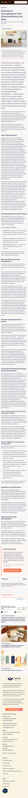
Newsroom (5, 773)
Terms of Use (6, 786)
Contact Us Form (7, 766)
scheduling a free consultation (17, 58)
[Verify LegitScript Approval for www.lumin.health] (5, 791)
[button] (6, 2)
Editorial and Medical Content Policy (12, 771)
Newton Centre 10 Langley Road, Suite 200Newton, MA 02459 (9, 718)
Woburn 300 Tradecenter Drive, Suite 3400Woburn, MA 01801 (11, 732)
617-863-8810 (6, 763)
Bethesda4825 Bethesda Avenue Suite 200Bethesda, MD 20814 (8, 747)
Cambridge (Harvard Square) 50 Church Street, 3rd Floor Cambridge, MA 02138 (10, 725)
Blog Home (3, 7)
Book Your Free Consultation (12, 570)
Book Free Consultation (8, 768)
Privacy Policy (6, 784)
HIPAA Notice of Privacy (9, 781)
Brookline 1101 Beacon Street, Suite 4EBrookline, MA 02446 (10, 739)
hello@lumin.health (5, 58)
